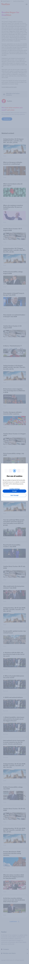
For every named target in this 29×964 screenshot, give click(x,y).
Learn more (6, 485)
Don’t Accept (14, 495)
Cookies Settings (14, 488)
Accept (14, 491)
